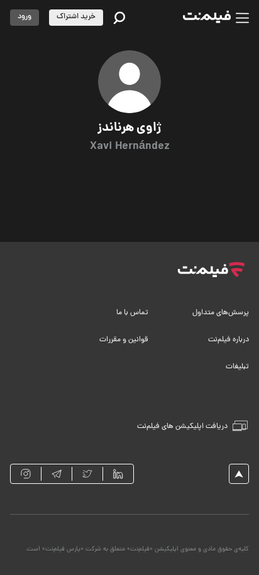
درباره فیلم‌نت (228, 340)
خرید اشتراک (76, 17)
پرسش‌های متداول (220, 313)
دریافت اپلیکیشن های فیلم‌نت (182, 426)
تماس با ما (132, 313)
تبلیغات (237, 367)
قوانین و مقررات (123, 340)
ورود (24, 17)
